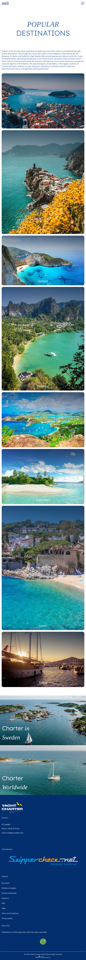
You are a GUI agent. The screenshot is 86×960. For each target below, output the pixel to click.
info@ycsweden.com (15, 833)
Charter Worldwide (9, 893)
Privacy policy (7, 918)
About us (5, 898)
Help (3, 908)
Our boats (6, 883)
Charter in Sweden (9, 888)
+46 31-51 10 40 (13, 829)
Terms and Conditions (10, 913)
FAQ (3, 903)
